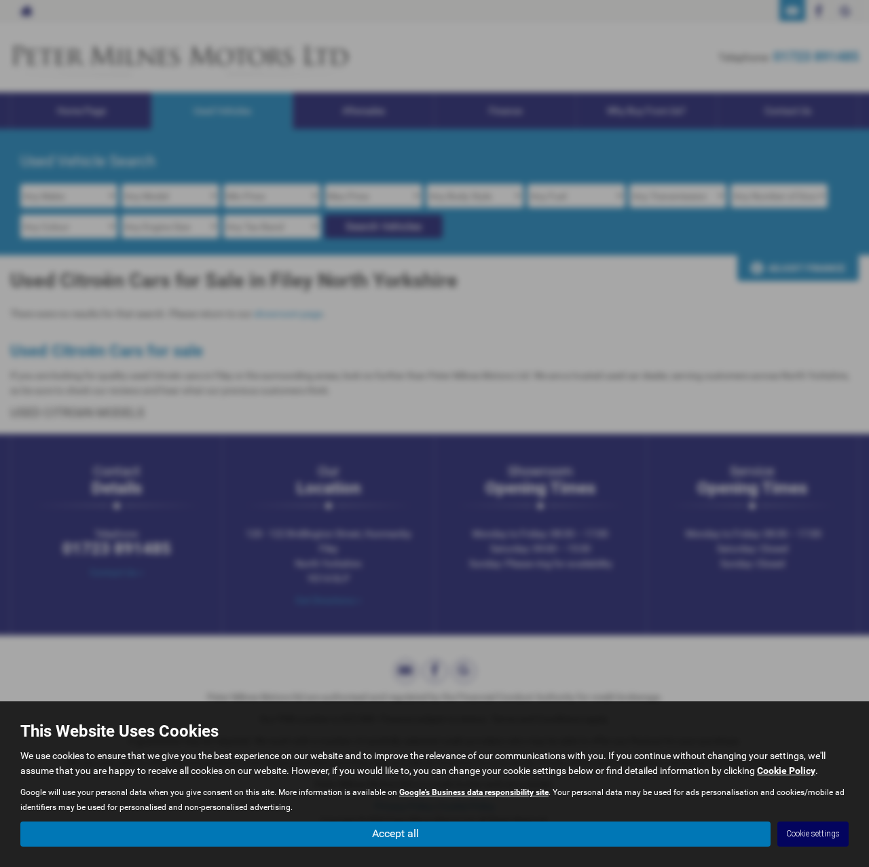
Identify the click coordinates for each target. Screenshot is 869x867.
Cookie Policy (786, 770)
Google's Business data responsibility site (474, 792)
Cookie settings (813, 833)
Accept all (395, 833)
